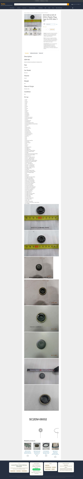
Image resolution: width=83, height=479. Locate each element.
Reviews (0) (41, 53)
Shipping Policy (47, 465)
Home (25, 12)
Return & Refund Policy (59, 7)
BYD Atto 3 (28, 12)
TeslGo (3, 4)
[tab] (26, 53)
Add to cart (52, 29)
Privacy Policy (54, 467)
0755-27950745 (37, 471)
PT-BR (78, 4)
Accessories (18, 7)
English (72, 4)
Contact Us (53, 469)
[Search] (68, 4)
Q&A (45, 7)
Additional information (34, 53)
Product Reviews (40, 7)
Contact (49, 7)
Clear (56, 24)
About (53, 7)
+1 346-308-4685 (38, 466)
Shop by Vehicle (12, 7)
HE (74, 4)
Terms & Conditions (47, 469)
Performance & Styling (32, 7)
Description (27, 53)
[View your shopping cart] (73, 8)
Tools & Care (24, 7)
